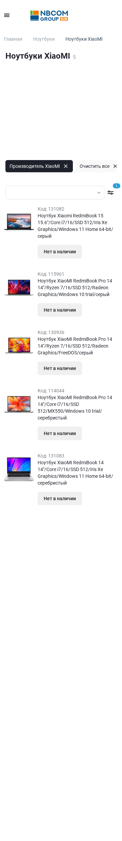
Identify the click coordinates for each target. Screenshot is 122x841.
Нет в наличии (60, 251)
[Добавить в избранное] (95, 252)
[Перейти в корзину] (114, 15)
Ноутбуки (44, 39)
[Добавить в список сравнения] (108, 252)
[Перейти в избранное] (84, 15)
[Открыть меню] (6, 15)
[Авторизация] (69, 15)
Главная (13, 39)
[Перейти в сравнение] (99, 15)
